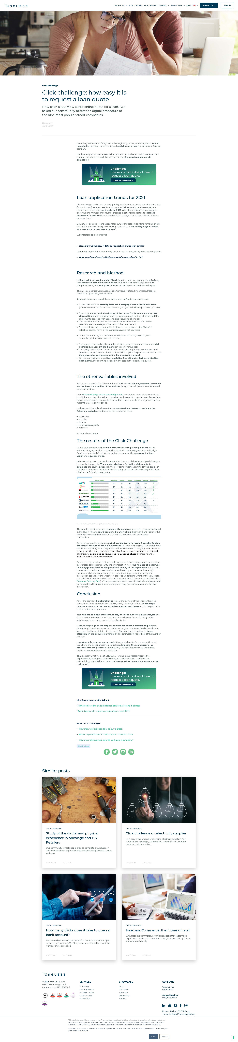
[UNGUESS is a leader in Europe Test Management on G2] (73, 995)
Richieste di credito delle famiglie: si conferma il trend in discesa (109, 706)
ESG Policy (183, 1011)
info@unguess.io (169, 997)
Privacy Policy (169, 1011)
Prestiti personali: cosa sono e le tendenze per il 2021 (104, 711)
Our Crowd (123, 989)
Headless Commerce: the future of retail (158, 930)
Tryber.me (123, 992)
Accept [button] (153, 1036)
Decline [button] (164, 1036)
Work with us (168, 987)
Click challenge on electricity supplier (156, 833)
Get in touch (167, 990)
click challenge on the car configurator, (102, 394)
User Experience (87, 989)
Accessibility (85, 998)
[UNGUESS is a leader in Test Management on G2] (59, 996)
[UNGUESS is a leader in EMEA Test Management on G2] (44, 1003)
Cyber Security (86, 995)
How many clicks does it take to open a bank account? (106, 734)
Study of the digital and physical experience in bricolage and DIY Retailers (72, 837)
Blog (121, 986)
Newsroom (47, 123)
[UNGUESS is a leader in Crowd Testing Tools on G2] (52, 996)
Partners (122, 998)
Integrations (124, 995)
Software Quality (87, 992)
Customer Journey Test (88, 581)
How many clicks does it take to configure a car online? (106, 740)
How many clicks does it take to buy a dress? (101, 729)
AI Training (84, 986)
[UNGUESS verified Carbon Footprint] (45, 996)
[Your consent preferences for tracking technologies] (233, 1037)
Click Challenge (83, 746)
